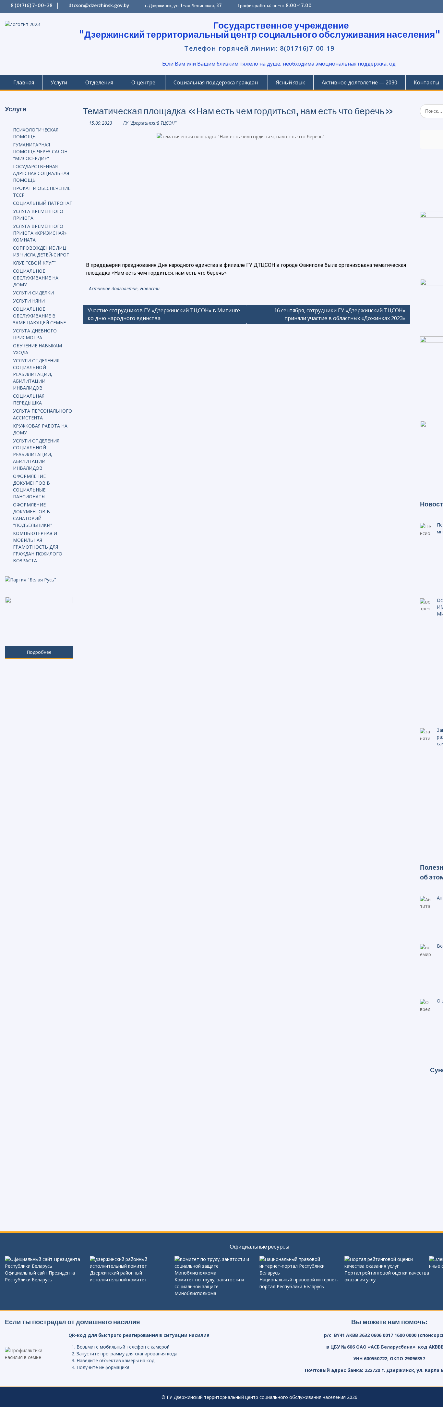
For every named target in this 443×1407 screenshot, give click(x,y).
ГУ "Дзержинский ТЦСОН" (149, 123)
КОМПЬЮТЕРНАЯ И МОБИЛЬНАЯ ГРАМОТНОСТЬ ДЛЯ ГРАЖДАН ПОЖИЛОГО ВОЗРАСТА (37, 547)
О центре (143, 82)
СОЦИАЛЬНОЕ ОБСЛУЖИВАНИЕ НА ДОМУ (35, 278)
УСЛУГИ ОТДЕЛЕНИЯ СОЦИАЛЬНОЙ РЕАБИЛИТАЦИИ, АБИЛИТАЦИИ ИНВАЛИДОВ (36, 374)
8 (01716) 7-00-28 (32, 5)
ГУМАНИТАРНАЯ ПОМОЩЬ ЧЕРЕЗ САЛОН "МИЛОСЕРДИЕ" (40, 151)
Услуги (59, 82)
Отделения (99, 82)
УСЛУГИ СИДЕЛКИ (33, 293)
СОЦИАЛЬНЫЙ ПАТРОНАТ (42, 203)
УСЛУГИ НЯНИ (29, 301)
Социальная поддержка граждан (216, 82)
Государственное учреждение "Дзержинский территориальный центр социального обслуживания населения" (259, 29)
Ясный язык (290, 82)
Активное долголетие (113, 288)
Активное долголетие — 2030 (359, 82)
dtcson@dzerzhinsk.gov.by (98, 5)
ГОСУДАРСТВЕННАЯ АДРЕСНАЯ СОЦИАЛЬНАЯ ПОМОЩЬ (41, 173)
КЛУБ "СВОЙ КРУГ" (34, 263)
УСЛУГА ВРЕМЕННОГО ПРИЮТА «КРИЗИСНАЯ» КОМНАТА (39, 233)
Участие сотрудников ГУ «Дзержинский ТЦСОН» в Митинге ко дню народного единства (164, 314)
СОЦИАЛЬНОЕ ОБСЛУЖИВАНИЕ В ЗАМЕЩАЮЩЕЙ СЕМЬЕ (39, 316)
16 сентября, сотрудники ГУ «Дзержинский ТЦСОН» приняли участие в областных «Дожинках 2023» (339, 314)
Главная (23, 82)
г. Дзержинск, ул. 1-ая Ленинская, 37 (183, 5)
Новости (150, 288)
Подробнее (39, 652)
